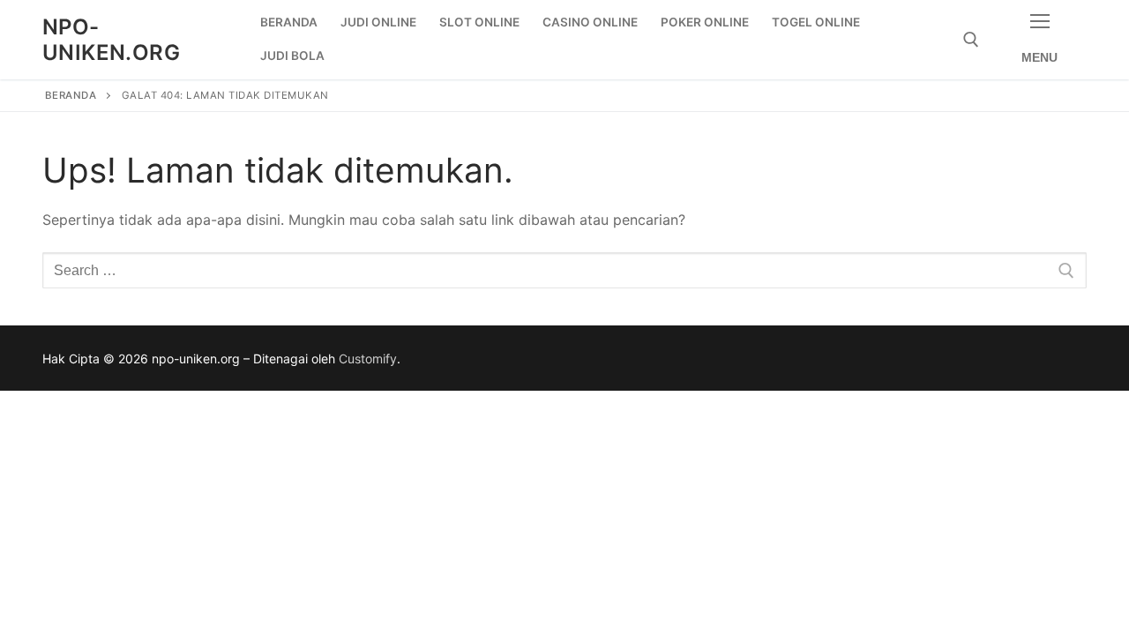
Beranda (71, 95)
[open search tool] (971, 40)
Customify (368, 358)
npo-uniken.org (111, 39)
